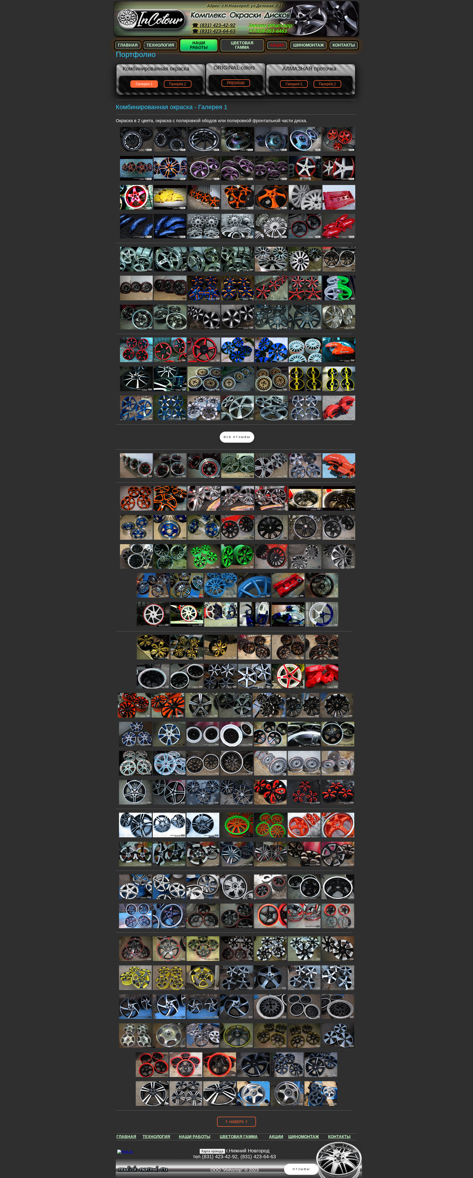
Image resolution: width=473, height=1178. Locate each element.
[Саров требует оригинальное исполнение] (221, 687)
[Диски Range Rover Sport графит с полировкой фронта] (305, 477)
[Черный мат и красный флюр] (255, 658)
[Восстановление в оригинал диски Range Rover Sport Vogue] (238, 477)
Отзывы (301, 1169)
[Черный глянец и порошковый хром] (202, 716)
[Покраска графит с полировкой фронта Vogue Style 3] (272, 477)
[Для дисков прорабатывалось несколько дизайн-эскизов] (303, 716)
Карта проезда (212, 1151)
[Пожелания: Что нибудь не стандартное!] (168, 716)
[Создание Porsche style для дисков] (238, 538)
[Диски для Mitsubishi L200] (238, 568)
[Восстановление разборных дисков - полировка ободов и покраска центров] (305, 509)
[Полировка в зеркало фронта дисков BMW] (272, 509)
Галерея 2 (177, 84)
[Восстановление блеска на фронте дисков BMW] (204, 509)
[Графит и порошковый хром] (255, 687)
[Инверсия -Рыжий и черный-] (135, 716)
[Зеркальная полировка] (238, 509)
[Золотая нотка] (187, 658)
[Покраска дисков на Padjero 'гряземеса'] (170, 477)
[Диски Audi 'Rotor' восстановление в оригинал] (305, 419)
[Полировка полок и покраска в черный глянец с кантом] (137, 477)
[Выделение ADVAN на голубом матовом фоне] (255, 596)
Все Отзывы (237, 437)
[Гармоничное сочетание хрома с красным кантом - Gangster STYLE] (304, 774)
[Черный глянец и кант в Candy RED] (272, 568)
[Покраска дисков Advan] (221, 596)
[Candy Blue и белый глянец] (255, 625)
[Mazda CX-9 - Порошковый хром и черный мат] (270, 716)
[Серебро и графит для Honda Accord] (338, 568)
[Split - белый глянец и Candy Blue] (321, 625)
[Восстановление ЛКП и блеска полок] (204, 538)
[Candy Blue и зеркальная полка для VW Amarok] (170, 538)
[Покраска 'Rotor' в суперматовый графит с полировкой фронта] (272, 419)
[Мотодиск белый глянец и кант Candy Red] (153, 625)
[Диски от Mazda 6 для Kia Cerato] (153, 658)
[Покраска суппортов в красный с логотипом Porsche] (338, 419)
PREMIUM (236, 83)
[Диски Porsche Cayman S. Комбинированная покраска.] (137, 419)
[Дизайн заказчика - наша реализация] (221, 658)
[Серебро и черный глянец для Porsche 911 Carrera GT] (305, 538)
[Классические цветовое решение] (187, 687)
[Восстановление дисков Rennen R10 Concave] (170, 568)
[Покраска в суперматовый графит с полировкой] (238, 419)
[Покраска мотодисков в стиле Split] (221, 625)
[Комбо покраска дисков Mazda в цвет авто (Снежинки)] (204, 419)
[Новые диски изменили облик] (321, 658)
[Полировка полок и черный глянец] (338, 509)
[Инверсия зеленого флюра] (204, 568)
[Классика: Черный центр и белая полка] (153, 687)
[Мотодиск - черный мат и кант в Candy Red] (321, 596)
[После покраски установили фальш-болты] (204, 477)
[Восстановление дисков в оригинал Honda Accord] (305, 568)
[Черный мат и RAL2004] (137, 509)
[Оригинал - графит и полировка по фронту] (187, 596)
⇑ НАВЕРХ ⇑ (236, 1122)
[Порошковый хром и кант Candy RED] (271, 774)
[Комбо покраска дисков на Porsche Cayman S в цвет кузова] (170, 419)
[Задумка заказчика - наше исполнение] (288, 625)
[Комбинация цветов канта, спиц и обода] (272, 538)
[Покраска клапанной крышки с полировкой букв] (288, 596)
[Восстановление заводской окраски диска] (288, 687)
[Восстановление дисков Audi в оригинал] (153, 596)
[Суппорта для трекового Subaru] (321, 687)
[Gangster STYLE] (337, 774)
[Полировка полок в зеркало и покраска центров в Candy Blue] (137, 538)
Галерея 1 (294, 84)
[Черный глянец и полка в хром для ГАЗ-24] (137, 568)
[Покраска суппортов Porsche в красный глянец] (338, 477)
